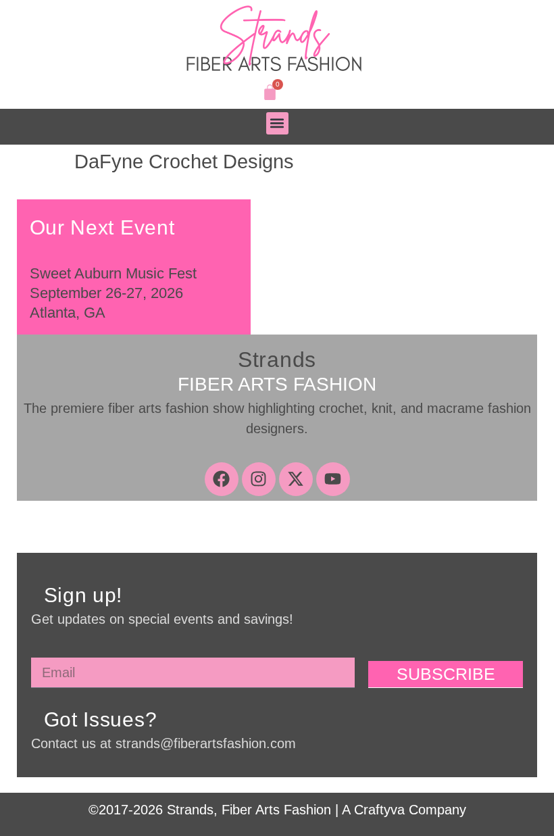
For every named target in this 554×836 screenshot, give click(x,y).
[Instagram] (259, 479)
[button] (277, 123)
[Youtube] (333, 479)
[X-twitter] (296, 479)
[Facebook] (221, 479)
